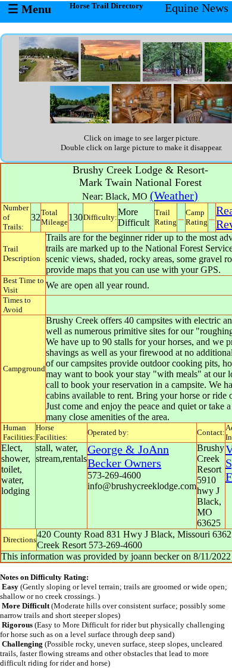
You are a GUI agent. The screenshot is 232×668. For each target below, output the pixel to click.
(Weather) (174, 195)
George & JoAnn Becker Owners (128, 456)
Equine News (196, 7)
